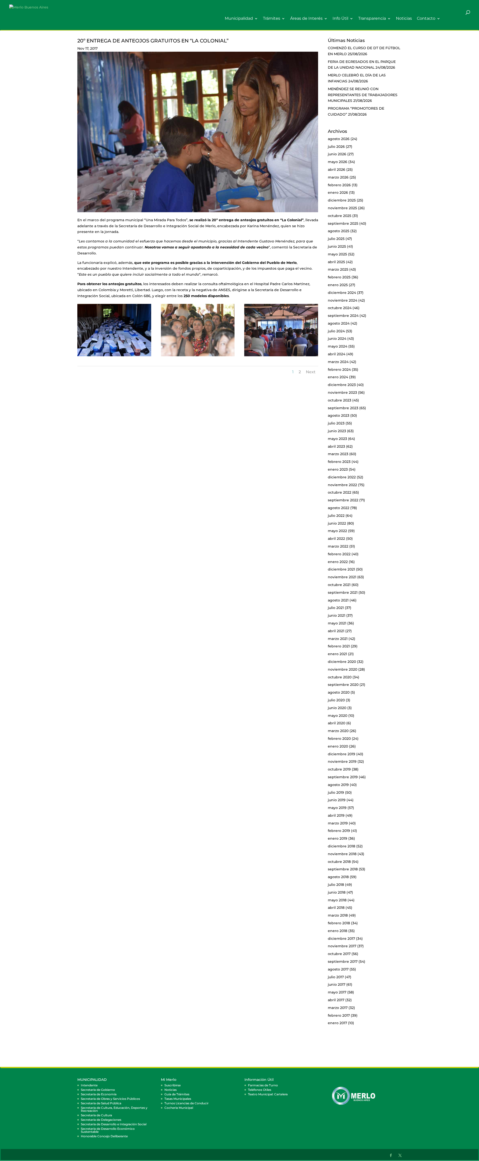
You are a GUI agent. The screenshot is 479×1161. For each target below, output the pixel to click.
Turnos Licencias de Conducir (186, 1103)
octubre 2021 (339, 584)
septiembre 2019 (343, 777)
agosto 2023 (338, 415)
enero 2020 (338, 746)
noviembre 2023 (342, 392)
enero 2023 (338, 469)
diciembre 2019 (341, 754)
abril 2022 (336, 538)
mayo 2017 (337, 992)
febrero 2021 (339, 646)
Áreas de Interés (306, 18)
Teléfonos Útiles (259, 1090)
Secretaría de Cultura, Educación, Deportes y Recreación (114, 1109)
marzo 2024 (338, 362)
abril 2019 (336, 815)
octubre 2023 (339, 400)
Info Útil (340, 18)
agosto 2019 (338, 784)
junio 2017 (336, 984)
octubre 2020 (340, 677)
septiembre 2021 (343, 592)
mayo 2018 (337, 900)
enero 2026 (338, 192)
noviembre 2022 (342, 485)
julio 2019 (336, 792)
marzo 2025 (338, 269)
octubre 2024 (340, 308)
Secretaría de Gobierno (98, 1090)
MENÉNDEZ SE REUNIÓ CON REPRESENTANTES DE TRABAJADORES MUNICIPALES (362, 95)
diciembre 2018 (341, 846)
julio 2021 (336, 607)
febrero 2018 (339, 923)
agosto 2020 (339, 692)
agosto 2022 (338, 508)
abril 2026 (336, 169)
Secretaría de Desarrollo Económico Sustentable (108, 1130)
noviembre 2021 (342, 577)
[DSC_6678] (114, 356)
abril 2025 (336, 262)
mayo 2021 (337, 623)
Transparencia (372, 18)
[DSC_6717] (281, 356)
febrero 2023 (339, 461)
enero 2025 (338, 285)
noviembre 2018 (342, 854)
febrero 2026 (339, 185)
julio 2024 (336, 331)
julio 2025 (336, 238)
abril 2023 (336, 446)
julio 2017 (336, 977)
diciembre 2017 (341, 938)
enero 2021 (337, 654)
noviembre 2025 (342, 208)
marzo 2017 (338, 1007)
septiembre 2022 (343, 500)
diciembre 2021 (341, 569)
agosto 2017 (338, 969)
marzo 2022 (338, 546)
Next (311, 372)
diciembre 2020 (342, 661)
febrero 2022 (339, 554)
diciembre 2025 (342, 200)
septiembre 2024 (343, 315)
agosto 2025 (338, 231)
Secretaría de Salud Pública (101, 1103)
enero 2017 (337, 1023)
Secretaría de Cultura (96, 1115)
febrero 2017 (339, 1015)
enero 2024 (338, 377)
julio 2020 (336, 700)
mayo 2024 (337, 346)
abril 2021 (336, 631)
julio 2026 (336, 146)
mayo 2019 (337, 807)
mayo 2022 (337, 531)
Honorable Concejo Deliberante (104, 1136)
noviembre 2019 (342, 761)
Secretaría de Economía (99, 1094)
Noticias (404, 18)
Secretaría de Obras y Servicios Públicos (110, 1099)
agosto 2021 (338, 600)
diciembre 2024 (342, 292)
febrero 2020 (339, 738)
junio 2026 (337, 154)
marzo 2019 (338, 823)
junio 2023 (337, 431)
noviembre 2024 (342, 300)
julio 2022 (336, 515)
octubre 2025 (339, 215)
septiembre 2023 (343, 408)
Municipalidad (239, 18)
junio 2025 (337, 246)
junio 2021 (336, 615)
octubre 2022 (339, 492)
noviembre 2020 (342, 669)
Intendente (89, 1085)
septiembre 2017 (343, 961)
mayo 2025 (337, 254)
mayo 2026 (337, 162)
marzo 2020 (338, 731)
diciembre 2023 (342, 385)
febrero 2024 (339, 369)
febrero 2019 (339, 830)
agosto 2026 (339, 139)
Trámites (271, 18)
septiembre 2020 (343, 684)
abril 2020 (336, 723)
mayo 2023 (337, 438)
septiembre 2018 (343, 869)
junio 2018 (337, 892)
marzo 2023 (338, 454)
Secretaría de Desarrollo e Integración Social (113, 1124)
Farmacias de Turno (263, 1085)
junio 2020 (337, 708)
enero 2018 (337, 931)
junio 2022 (337, 523)
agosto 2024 (339, 323)
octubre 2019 (339, 769)
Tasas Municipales (177, 1099)
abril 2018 (336, 907)
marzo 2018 (338, 915)
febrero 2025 (339, 277)
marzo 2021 (338, 638)
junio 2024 (337, 338)
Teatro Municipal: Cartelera (268, 1094)
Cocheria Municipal (178, 1108)
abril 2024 (336, 354)
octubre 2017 (339, 954)
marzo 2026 (338, 177)
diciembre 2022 (342, 477)
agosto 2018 (338, 877)
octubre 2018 (339, 861)
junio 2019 (337, 800)
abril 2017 (336, 1000)
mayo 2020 (337, 715)
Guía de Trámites (176, 1094)
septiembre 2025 (343, 223)
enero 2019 (337, 838)
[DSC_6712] (198, 356)
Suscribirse (172, 1085)
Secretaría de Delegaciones (101, 1120)
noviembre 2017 (342, 946)
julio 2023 (336, 423)
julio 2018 (336, 884)
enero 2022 (338, 562)
